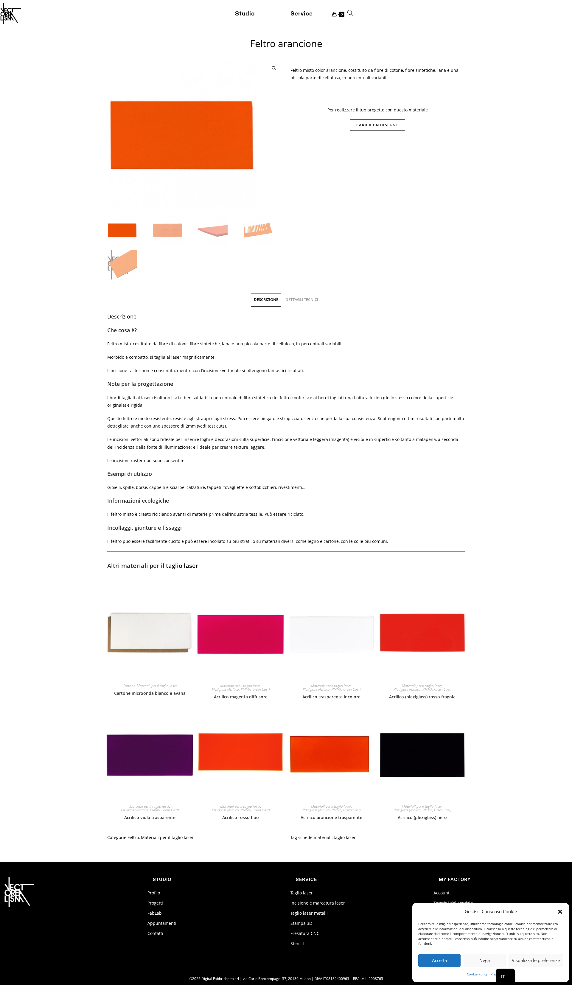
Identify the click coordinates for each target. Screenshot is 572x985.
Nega (484, 960)
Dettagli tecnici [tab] (301, 299)
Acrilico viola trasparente (149, 817)
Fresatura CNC (304, 933)
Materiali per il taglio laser (157, 686)
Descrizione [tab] (266, 299)
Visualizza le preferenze (536, 960)
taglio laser (182, 566)
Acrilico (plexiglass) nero (422, 817)
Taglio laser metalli (309, 913)
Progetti (155, 903)
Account (441, 893)
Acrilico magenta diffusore (241, 697)
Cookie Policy (477, 974)
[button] (560, 912)
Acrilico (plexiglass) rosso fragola (422, 697)
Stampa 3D (301, 923)
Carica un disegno (377, 125)
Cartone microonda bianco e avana (150, 693)
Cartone (129, 686)
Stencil (297, 943)
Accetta (439, 960)
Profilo (153, 893)
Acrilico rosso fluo (240, 817)
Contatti (155, 933)
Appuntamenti (161, 923)
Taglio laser (301, 893)
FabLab (154, 913)
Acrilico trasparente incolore (331, 697)
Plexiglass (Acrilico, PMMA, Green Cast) (241, 689)
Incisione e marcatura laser (317, 903)
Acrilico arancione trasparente (331, 817)
